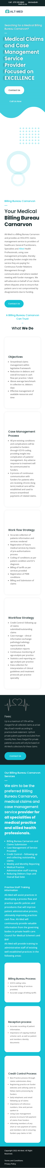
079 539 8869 (18, 2)
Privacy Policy (10, 1164)
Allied (21, 248)
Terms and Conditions (13, 1160)
